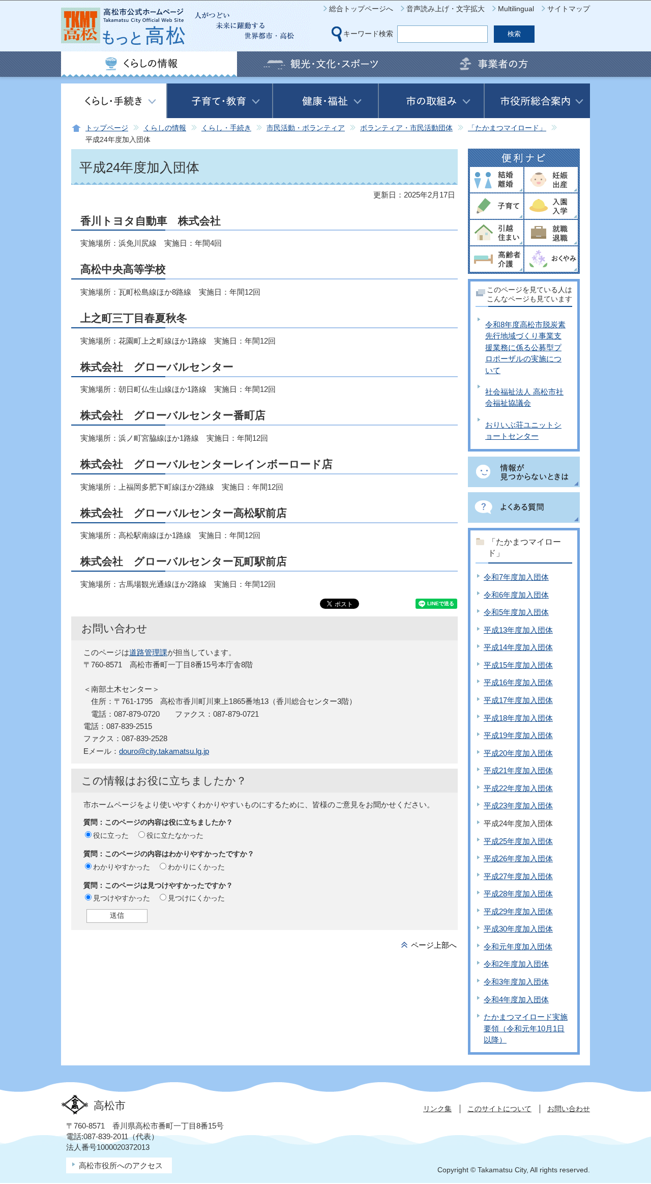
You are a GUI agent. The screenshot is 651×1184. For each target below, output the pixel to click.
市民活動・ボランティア (306, 128)
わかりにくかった (196, 867)
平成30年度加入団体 (518, 928)
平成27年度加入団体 (518, 876)
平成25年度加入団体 (518, 841)
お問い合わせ (568, 1109)
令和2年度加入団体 (516, 964)
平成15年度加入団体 (518, 665)
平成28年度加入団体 (518, 893)
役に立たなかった (174, 835)
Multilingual (516, 9)
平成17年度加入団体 (518, 700)
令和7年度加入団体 (516, 577)
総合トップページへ (361, 9)
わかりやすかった (121, 867)
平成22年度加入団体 (518, 788)
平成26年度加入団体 (518, 858)
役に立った (111, 835)
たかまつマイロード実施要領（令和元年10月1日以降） (526, 1028)
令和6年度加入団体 (516, 594)
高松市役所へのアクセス (121, 1165)
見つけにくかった (196, 898)
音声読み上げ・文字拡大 (445, 9)
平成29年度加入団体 (518, 911)
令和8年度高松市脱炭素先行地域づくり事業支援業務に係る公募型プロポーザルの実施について (525, 347)
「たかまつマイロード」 (507, 128)
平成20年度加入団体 (518, 753)
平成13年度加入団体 (518, 630)
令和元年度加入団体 (518, 946)
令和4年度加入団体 (516, 999)
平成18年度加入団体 (518, 718)
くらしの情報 (164, 128)
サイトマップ (568, 9)
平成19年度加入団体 (518, 735)
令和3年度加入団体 (516, 981)
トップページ (106, 128)
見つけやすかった (121, 898)
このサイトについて (499, 1109)
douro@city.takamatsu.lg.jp (164, 751)
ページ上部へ (434, 945)
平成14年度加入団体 (518, 647)
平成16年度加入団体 (518, 682)
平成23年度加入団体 (518, 805)
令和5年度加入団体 (516, 612)
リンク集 (437, 1109)
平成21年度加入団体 (518, 770)
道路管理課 (148, 652)
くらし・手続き (226, 128)
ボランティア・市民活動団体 (406, 128)
